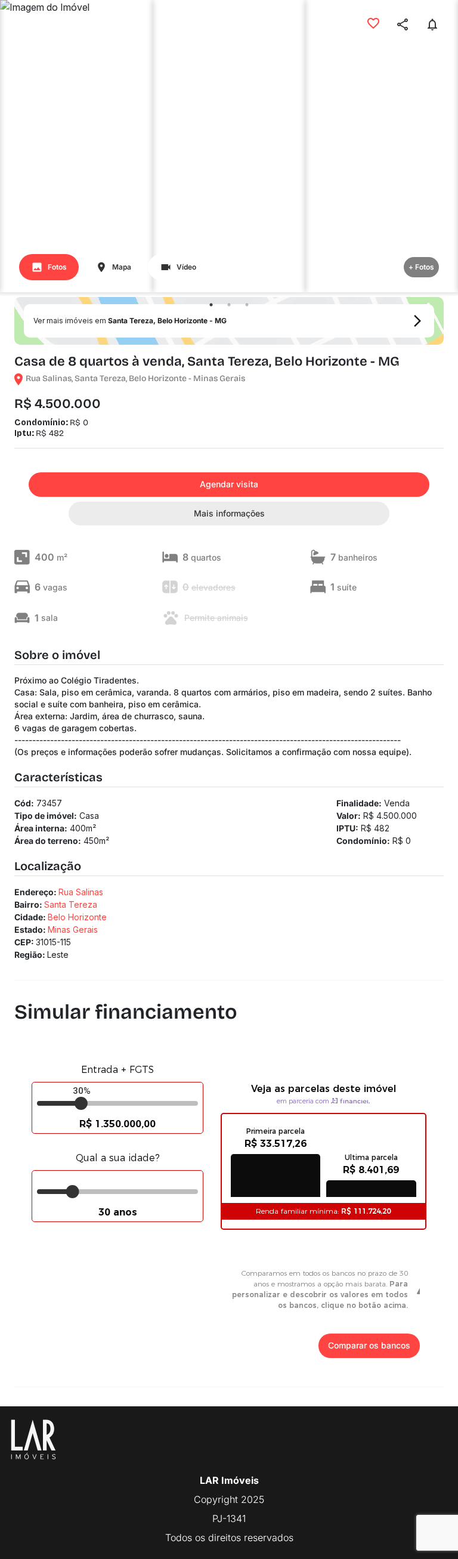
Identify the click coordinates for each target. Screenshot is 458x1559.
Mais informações (229, 513)
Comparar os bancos (369, 1345)
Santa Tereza (70, 904)
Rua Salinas (80, 892)
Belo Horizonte (77, 917)
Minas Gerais (73, 929)
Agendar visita (229, 484)
